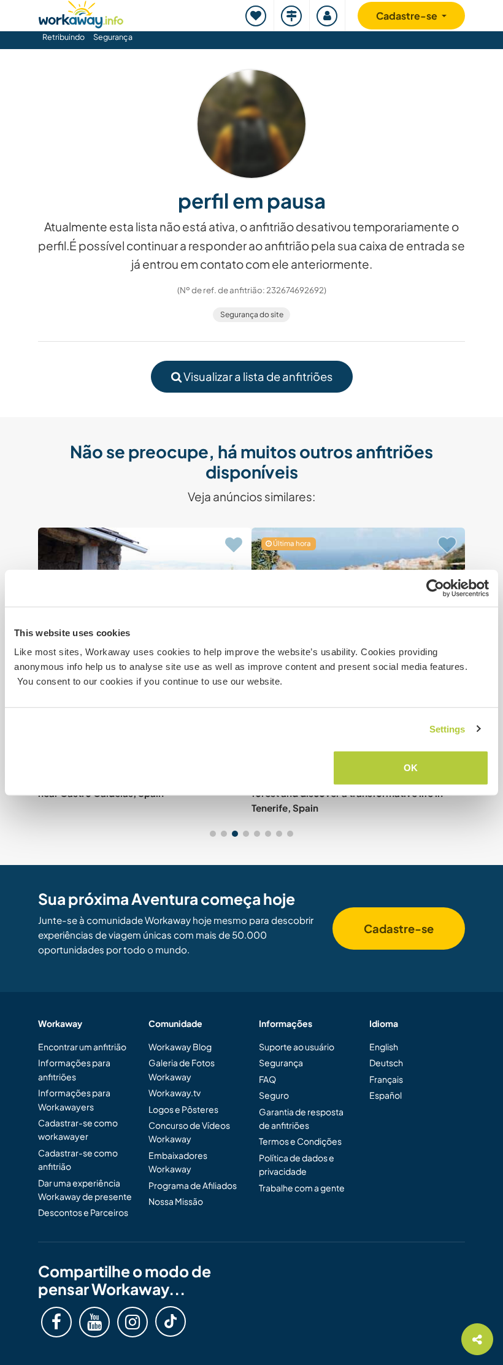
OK (411, 768)
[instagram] (132, 1322)
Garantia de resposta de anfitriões (301, 1118)
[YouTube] (94, 1322)
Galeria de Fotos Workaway (181, 1069)
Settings (447, 728)
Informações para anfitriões (74, 1069)
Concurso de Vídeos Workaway (189, 1132)
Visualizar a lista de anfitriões (257, 376)
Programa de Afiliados (192, 1185)
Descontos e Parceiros (83, 1212)
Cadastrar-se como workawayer (78, 1129)
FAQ (267, 1079)
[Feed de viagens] (292, 15)
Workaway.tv (174, 1092)
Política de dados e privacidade (296, 1164)
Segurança (112, 37)
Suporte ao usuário (296, 1046)
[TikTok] (170, 1321)
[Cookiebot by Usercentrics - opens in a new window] (435, 588)
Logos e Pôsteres (183, 1109)
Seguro (274, 1095)
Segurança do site (251, 314)
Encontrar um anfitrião (82, 1046)
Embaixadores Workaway (177, 1162)
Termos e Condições (300, 1141)
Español (385, 1095)
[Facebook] (56, 1322)
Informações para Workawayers (74, 1099)
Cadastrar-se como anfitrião (78, 1159)
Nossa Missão (175, 1201)
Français (386, 1079)
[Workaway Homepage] (81, 12)
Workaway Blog (180, 1046)
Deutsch (386, 1062)
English (383, 1046)
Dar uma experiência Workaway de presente (85, 1189)
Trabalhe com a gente (302, 1187)
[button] (213, 834)
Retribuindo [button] (63, 37)
